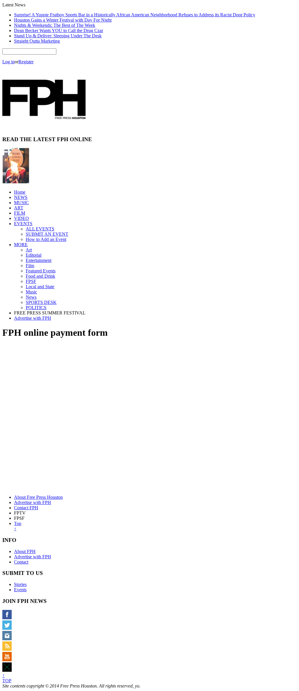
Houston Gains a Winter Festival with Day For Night (63, 20)
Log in (8, 61)
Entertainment (38, 260)
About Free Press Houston (38, 497)
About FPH (25, 551)
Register (26, 61)
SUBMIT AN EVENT (47, 234)
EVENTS (23, 223)
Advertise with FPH (32, 318)
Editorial (33, 255)
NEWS (20, 197)
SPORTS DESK (41, 302)
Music (31, 291)
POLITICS (36, 307)
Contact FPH (26, 507)
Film (30, 265)
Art (29, 249)
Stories (20, 584)
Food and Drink (40, 276)
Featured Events (40, 270)
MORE (21, 244)
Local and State (40, 286)
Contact (21, 561)
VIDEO (21, 218)
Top (17, 526)
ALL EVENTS (40, 228)
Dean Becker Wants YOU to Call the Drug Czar (58, 30)
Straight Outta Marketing (37, 41)
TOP (6, 678)
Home (19, 192)
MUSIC (21, 202)
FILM (19, 213)
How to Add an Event (46, 239)
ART (18, 207)
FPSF (31, 281)
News (31, 297)
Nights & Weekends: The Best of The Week (54, 25)
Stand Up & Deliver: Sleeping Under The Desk (58, 35)
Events (20, 589)
